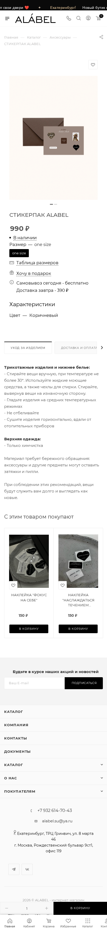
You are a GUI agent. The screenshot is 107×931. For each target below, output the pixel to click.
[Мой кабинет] (88, 18)
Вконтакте (27, 869)
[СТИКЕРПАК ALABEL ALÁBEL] (53, 138)
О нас (10, 778)
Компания (16, 725)
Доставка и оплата (79, 348)
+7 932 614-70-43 (54, 811)
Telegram (13, 869)
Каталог (13, 712)
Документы (17, 751)
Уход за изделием (28, 348)
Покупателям (20, 791)
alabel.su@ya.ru (57, 820)
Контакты (15, 738)
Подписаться (84, 683)
